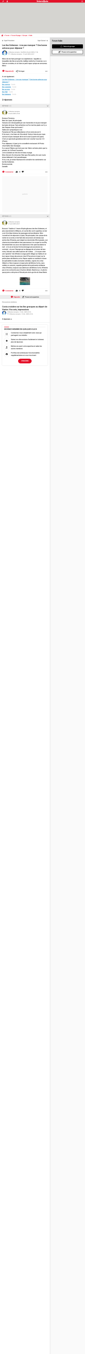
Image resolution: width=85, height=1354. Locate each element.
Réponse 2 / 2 (6, 216)
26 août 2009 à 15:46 (14, 113)
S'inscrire (25, 361)
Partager (21, 71)
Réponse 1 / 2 (6, 106)
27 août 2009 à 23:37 (28, 54)
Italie (30, 35)
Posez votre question (32, 297)
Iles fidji (4, 92)
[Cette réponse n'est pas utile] (22, 172)
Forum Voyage (16, 35)
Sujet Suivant (42, 40)
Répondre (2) (9, 71)
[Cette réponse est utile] (16, 172)
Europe (25, 35)
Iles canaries (6, 87)
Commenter (9, 172)
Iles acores (6, 89)
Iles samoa (6, 84)
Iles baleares (6, 94)
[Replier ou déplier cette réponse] (47, 106)
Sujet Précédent (9, 40)
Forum (7, 35)
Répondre (16, 297)
